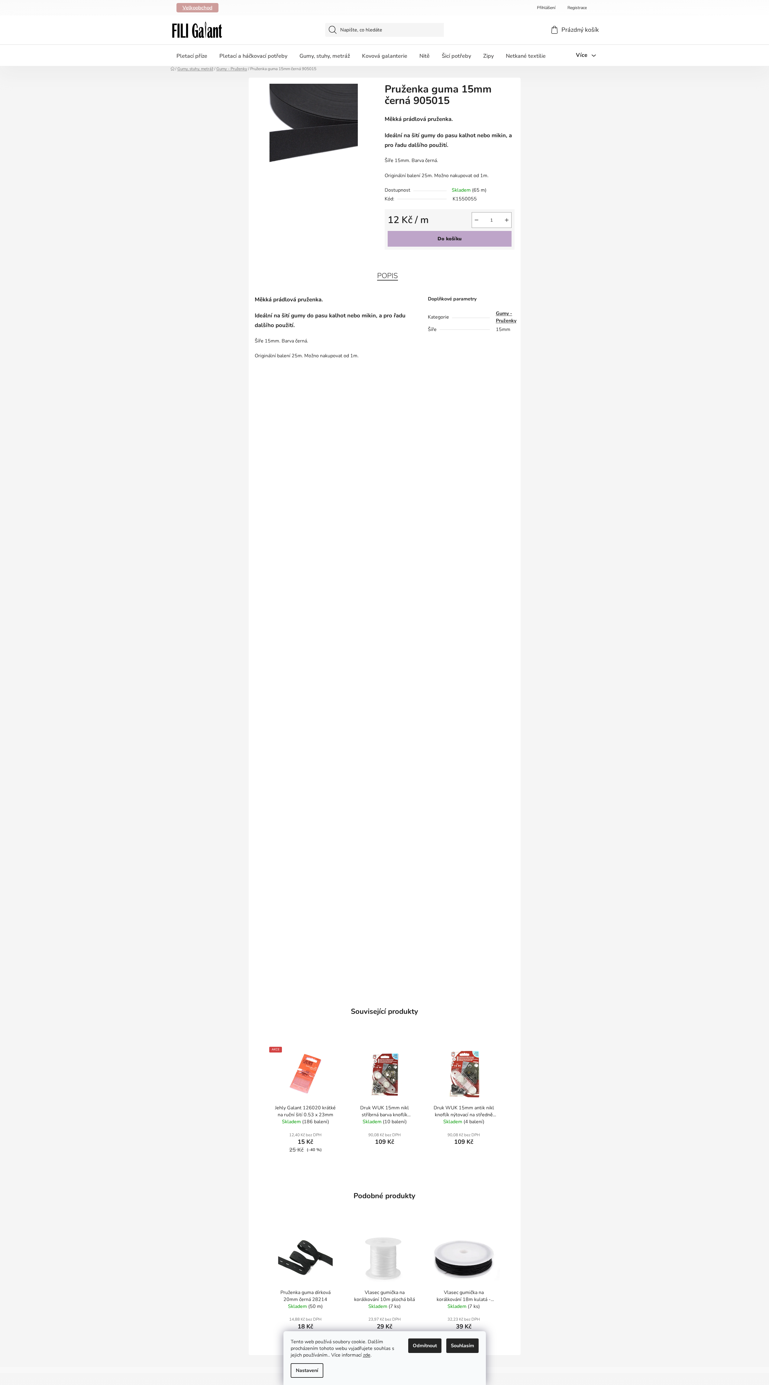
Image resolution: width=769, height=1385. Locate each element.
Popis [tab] (387, 276)
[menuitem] (191, 56)
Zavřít (419, 259)
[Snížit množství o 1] (476, 220)
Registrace (577, 8)
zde (366, 1355)
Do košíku (450, 238)
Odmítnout (425, 1345)
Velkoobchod (197, 7)
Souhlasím (462, 1345)
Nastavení (307, 1370)
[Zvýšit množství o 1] (506, 220)
